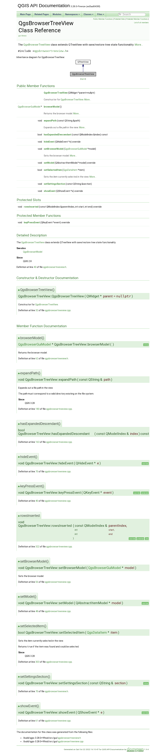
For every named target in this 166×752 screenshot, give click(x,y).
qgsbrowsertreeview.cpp (58, 310)
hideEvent (49, 141)
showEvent (49, 191)
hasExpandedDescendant (57, 134)
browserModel (51, 106)
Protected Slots (119, 19)
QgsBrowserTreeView (36, 44)
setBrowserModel (53, 149)
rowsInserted (31, 206)
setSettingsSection (54, 184)
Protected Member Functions (137, 19)
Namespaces (71, 14)
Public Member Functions (103, 19)
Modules (57, 14)
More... (139, 44)
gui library (22, 36)
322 (37, 546)
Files (99, 14)
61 (37, 720)
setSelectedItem (53, 170)
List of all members (141, 23)
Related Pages (42, 14)
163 (37, 442)
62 (37, 358)
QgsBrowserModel (32, 252)
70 (37, 471)
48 (37, 611)
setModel (49, 162)
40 (35, 267)
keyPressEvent (32, 222)
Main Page (25, 14)
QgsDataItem (70, 170)
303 (37, 662)
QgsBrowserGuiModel (29, 106)
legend (83, 79)
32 (37, 310)
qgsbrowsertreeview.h (50, 51)
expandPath (50, 120)
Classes (87, 14)
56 (37, 582)
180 (37, 409)
